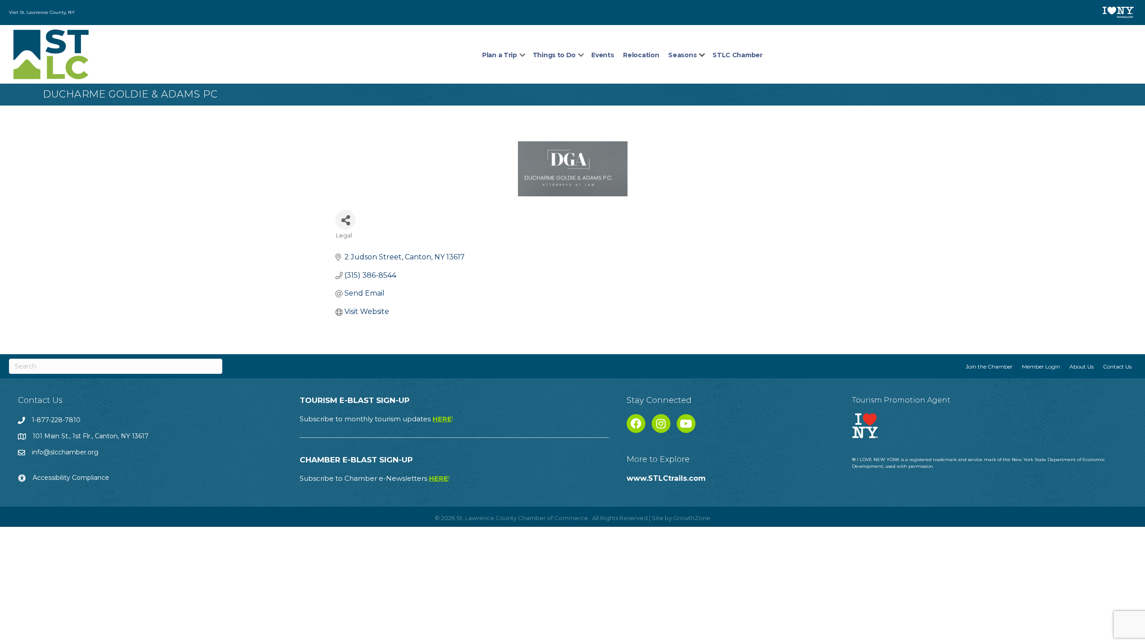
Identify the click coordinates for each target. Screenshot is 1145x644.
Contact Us (1117, 366)
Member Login (1041, 366)
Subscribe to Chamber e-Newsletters (375, 478)
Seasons (682, 55)
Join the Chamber (989, 366)
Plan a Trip (499, 55)
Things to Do (554, 55)
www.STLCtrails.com (666, 478)
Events (602, 55)
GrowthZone (691, 517)
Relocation (641, 55)
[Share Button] (345, 220)
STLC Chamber (737, 55)
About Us (1081, 366)
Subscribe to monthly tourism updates (376, 419)
